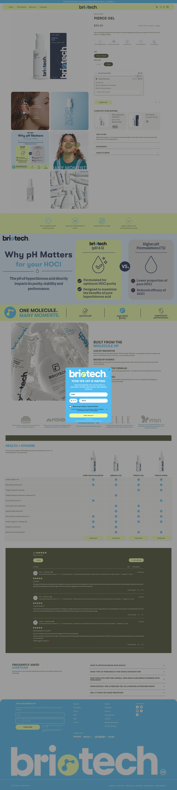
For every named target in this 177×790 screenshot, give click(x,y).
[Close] (109, 369)
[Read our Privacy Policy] (106, 409)
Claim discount (88, 415)
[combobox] (73, 401)
